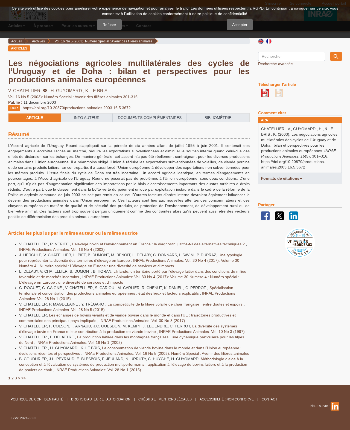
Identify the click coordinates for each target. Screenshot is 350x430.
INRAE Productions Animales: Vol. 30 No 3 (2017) (142, 320)
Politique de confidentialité (37, 399)
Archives (38, 41)
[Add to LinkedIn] (293, 215)
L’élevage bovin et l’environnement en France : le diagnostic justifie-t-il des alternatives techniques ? (159, 244)
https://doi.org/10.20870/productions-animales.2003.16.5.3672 (77, 108)
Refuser (109, 24)
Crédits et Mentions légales (165, 399)
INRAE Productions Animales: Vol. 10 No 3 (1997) (202, 331)
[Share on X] (279, 215)
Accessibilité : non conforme (227, 399)
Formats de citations (280, 178)
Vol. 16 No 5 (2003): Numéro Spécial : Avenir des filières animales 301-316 (73, 97)
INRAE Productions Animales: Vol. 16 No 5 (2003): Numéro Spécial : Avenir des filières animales (166, 353)
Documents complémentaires (150, 117)
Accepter (239, 24)
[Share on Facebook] (265, 215)
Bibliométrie (218, 117)
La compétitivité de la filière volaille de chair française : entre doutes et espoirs (175, 304)
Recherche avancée (275, 64)
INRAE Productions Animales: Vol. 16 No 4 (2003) (62, 249)
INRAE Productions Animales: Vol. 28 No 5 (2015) (62, 309)
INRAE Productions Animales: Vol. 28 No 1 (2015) (98, 370)
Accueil (16, 41)
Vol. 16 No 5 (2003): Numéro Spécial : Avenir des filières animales (103, 41)
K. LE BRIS (96, 90)
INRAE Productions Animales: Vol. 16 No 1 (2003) (79, 342)
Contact (269, 399)
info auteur (87, 117)
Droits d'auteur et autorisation (100, 399)
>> (23, 378)
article (34, 117)
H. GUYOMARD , (68, 90)
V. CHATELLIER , (29, 90)
